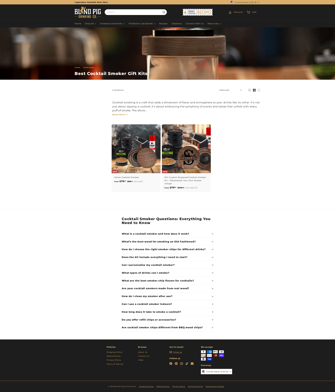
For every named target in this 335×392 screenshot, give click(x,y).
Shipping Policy (114, 352)
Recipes (163, 23)
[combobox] (136, 12)
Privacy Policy (114, 360)
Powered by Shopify (215, 386)
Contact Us (143, 356)
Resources (213, 23)
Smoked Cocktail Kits (111, 23)
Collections (88, 67)
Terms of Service (115, 364)
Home (78, 23)
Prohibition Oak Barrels (141, 23)
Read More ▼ (120, 114)
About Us (142, 352)
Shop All (89, 23)
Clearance (176, 23)
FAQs (140, 360)
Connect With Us (195, 23)
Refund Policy (114, 356)
